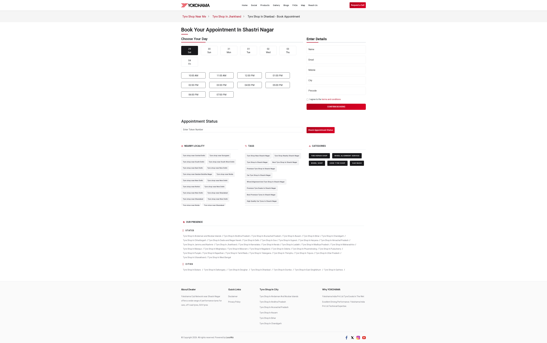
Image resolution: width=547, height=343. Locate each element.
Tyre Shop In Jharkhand (226, 244)
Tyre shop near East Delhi (193, 168)
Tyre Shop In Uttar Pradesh (327, 253)
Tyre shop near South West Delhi (221, 162)
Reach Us (313, 5)
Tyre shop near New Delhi (217, 168)
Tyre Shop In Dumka (283, 270)
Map (303, 5)
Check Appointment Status (320, 130)
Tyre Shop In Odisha (281, 249)
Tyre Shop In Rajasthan (213, 253)
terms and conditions (331, 99)
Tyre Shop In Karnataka (249, 244)
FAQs (295, 5)
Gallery (276, 5)
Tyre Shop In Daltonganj (215, 270)
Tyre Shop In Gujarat (288, 240)
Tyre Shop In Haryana (308, 240)
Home (245, 5)
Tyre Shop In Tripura (304, 253)
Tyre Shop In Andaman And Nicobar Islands (279, 296)
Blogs (286, 5)
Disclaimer (233, 296)
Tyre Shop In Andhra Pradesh (237, 236)
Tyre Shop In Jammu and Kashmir (198, 244)
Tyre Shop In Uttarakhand (194, 257)
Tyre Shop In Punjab (192, 253)
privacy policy (234, 302)
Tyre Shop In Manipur (192, 249)
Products (265, 5)
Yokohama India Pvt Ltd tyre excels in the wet (343, 296)
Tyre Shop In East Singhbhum (308, 270)
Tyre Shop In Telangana (260, 253)
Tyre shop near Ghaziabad (217, 193)
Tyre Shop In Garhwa (333, 270)
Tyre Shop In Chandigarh (333, 236)
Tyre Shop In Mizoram (238, 249)
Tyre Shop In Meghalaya (215, 249)
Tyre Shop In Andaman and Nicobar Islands (202, 236)
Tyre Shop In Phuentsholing (304, 249)
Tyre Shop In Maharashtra (342, 244)
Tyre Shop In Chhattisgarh (194, 240)
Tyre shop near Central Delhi (194, 156)
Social (254, 5)
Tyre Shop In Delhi (251, 240)
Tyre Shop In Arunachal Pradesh (266, 236)
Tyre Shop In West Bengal (219, 257)
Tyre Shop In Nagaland (260, 249)
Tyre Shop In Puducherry (330, 249)
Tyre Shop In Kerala (270, 244)
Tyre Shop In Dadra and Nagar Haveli (224, 240)
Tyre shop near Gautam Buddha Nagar (197, 174)
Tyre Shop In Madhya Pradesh (315, 244)
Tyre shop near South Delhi (193, 162)
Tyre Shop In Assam (292, 236)
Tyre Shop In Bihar (311, 236)
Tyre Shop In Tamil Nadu (237, 253)
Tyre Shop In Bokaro (192, 270)
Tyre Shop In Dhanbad (261, 270)
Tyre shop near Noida (225, 174)
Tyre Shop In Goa (269, 240)
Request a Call (357, 5)
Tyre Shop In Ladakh (291, 244)
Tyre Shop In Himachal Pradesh (335, 240)
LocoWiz (230, 337)
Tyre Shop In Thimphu (283, 253)
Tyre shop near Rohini (191, 187)
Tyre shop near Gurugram (219, 156)
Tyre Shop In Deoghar (238, 270)
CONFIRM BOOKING (336, 107)
